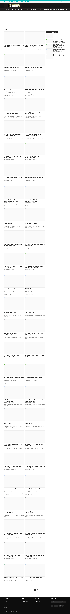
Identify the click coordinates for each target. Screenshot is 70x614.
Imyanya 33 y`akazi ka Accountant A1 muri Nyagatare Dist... (34, 400)
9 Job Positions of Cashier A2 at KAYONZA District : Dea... (32, 200)
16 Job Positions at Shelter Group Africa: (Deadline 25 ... (35, 356)
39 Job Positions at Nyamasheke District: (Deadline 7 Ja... (14, 378)
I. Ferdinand (26, 580)
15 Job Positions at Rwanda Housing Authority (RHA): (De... (13, 556)
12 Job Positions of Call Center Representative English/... (11, 356)
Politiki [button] (26, 9)
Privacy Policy (26, 1)
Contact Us (13, 1)
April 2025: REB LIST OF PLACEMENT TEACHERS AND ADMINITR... (34, 267)
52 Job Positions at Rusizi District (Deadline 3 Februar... (12, 334)
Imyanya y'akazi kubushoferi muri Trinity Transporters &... (14, 46)
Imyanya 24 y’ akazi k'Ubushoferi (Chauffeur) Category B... (12, 311)
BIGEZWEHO (27, 269)
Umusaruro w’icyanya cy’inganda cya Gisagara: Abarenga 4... (13, 90)
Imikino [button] (30, 9)
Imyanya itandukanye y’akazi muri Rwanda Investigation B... (12, 68)
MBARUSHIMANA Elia (7, 48)
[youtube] (60, 606)
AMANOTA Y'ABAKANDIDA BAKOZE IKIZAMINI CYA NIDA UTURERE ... (12, 112)
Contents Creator (37, 601)
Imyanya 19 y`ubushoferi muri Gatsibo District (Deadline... (34, 311)
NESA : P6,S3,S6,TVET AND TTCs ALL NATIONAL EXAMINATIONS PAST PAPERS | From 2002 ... (59, 45)
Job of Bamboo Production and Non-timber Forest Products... (34, 578)
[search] (69, 9)
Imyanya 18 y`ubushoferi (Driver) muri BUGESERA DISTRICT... (13, 289)
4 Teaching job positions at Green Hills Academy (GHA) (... (34, 511)
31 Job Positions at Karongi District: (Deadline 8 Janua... (34, 378)
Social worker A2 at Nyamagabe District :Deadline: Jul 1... (13, 157)
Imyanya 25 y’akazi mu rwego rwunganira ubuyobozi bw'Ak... (35, 245)
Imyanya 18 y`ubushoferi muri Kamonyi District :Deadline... (13, 267)
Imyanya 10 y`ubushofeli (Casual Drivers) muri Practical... (35, 534)
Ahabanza (8, 9)
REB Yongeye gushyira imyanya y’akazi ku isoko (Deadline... (34, 112)
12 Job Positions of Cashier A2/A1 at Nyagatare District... (13, 178)
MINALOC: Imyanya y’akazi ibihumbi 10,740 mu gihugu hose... (13, 245)
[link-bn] (56, 62)
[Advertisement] (35, 21)
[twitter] (55, 606)
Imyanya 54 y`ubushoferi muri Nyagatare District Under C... (14, 423)
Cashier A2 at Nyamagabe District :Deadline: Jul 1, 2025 (33, 157)
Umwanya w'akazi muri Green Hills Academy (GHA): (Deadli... (33, 135)
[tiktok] (62, 606)
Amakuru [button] (17, 9)
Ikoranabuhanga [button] (48, 9)
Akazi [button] (13, 9)
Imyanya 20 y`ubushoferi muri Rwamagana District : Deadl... (11, 200)
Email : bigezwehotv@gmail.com (24, 601)
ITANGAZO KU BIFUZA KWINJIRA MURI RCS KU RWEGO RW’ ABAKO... (34, 90)
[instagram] (57, 606)
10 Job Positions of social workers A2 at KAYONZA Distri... (14, 223)
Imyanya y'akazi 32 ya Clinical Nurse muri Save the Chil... (14, 578)
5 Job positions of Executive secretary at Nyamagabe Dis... (35, 423)
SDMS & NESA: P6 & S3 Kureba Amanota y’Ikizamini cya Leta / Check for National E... (58, 35)
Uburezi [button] (22, 9)
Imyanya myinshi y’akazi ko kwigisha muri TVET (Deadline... (34, 178)
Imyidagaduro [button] (56, 9)
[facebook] (52, 606)
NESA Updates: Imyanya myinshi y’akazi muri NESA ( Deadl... (34, 556)
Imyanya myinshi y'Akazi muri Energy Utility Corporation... (13, 534)
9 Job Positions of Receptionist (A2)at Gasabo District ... (13, 445)
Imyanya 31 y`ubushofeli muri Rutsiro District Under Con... (13, 467)
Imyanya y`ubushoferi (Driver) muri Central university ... (12, 489)
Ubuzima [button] (35, 9)
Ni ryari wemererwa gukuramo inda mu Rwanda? (59, 50)
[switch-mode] (65, 1)
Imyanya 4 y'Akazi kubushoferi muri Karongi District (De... (12, 511)
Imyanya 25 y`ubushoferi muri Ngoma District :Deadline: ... (34, 334)
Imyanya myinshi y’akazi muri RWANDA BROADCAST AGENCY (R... (34, 223)
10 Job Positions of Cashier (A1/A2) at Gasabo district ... (34, 445)
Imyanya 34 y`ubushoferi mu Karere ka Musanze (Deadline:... (34, 489)
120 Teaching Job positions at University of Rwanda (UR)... (35, 467)
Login (62, 1)
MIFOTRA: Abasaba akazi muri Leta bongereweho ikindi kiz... (33, 289)
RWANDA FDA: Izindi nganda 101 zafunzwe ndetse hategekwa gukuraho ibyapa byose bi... (59, 40)
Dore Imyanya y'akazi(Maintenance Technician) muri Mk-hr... (12, 135)
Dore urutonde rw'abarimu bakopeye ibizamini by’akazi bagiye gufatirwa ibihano (59, 55)
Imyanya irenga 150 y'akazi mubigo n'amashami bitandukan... (33, 68)
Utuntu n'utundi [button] (63, 9)
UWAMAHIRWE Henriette (7, 92)
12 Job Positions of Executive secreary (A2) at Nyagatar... (13, 400)
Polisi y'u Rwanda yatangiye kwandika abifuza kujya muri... (34, 46)
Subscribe (63, 601)
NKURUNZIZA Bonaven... (28, 48)
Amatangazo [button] (40, 9)
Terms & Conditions (19, 1)
